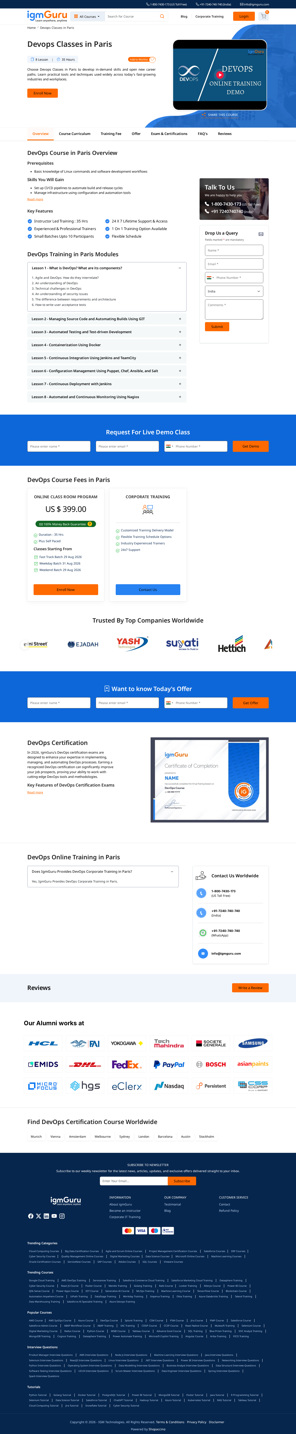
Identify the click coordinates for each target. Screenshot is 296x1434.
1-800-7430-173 (225, 204)
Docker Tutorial (86, 1395)
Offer (136, 133)
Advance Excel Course (169, 1331)
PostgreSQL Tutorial (113, 1395)
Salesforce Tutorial (96, 1400)
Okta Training (184, 1296)
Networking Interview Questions (240, 1360)
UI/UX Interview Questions (93, 1370)
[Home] (47, 16)
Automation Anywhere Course (46, 1296)
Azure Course (85, 1320)
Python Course (95, 1331)
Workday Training (133, 1296)
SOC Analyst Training (250, 1331)
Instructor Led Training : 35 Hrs (61, 221)
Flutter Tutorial (194, 1395)
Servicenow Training (104, 1280)
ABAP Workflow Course (77, 1325)
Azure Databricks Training (213, 1296)
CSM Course (156, 1320)
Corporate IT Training (125, 1217)
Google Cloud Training (42, 1280)
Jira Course (197, 1320)
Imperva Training (160, 1296)
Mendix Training (118, 1285)
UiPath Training (79, 1296)
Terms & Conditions (170, 1422)
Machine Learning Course (175, 1291)
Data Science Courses (157, 1256)
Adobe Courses (127, 1261)
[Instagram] (62, 1217)
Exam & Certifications (169, 133)
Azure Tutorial (173, 1400)
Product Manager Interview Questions (51, 1354)
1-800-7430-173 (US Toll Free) (168, 4)
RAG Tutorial (224, 1400)
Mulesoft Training (225, 1325)
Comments (213, 298)
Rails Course (166, 1285)
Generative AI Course (117, 1291)
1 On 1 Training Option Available (139, 228)
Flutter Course (93, 1285)
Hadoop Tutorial (149, 1400)
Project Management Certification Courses (173, 1251)
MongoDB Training (39, 1336)
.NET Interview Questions (159, 1360)
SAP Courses (105, 1261)
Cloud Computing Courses (44, 1251)
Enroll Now (43, 93)
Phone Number (216, 271)
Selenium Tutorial (39, 1400)
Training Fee (111, 133)
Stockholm (206, 1136)
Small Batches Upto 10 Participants (64, 236)
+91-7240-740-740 (215, 4)
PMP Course (217, 1320)
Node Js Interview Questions (131, 1354)
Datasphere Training (231, 1280)
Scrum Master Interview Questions (135, 1370)
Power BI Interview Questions (198, 1360)
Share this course (222, 115)
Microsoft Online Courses (190, 1256)
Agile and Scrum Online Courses (124, 1251)
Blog (184, 16)
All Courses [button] (88, 17)
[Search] (162, 16)
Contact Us (148, 589)
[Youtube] (54, 1217)
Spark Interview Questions (44, 1376)
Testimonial (172, 1204)
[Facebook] (30, 1217)
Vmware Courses (173, 1261)
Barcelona (165, 1136)
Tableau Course (141, 1331)
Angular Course (194, 1336)
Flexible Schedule (126, 236)
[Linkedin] (46, 1217)
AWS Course (36, 1320)
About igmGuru (120, 1204)
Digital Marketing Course (43, 1331)
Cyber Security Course (41, 1285)
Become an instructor (125, 1211)
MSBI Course (118, 1331)
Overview (41, 133)
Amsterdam (77, 1136)
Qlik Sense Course (39, 1291)
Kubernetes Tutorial (199, 1400)
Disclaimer (216, 1422)
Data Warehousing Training (44, 1301)
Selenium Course (251, 1325)
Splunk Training (134, 1320)
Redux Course (72, 1331)
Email (210, 258)
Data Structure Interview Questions (236, 1365)
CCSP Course (171, 1325)
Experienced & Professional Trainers (65, 228)
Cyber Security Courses (42, 1256)
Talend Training (243, 1296)
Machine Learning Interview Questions (176, 1354)
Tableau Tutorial (247, 1400)
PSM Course (177, 1320)
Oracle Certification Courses (45, 1261)
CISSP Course (149, 1325)
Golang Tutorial (62, 1395)
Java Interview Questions (219, 1354)
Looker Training (188, 1285)
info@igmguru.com (256, 4)
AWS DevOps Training (74, 1280)
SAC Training (127, 1325)
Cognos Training (66, 1336)
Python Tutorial (38, 1395)
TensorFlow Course (208, 1291)
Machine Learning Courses (226, 1256)
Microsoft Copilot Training (164, 1336)
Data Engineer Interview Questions (181, 1370)
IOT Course (92, 1291)
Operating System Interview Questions (90, 1365)
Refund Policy (229, 1211)
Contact (224, 1204)
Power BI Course (237, 1285)
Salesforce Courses (214, 1251)
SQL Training (195, 1331)
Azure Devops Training (122, 1301)
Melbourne (103, 1136)
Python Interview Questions (45, 1365)
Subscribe (182, 1181)
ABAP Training (106, 1325)
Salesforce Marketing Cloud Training (192, 1280)
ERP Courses (238, 1251)
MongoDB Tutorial (169, 1395)
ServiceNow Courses (79, 1261)
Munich (36, 1136)
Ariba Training (218, 1336)
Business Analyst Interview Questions (188, 1365)
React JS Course (69, 1285)
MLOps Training (145, 1291)
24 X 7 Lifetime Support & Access (140, 221)
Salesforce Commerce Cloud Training (143, 1280)
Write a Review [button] (250, 987)
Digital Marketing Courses (125, 1256)
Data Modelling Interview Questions (139, 1365)
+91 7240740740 (226, 211)
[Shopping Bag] (263, 16)
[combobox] (210, 277)
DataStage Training (105, 1296)
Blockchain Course (236, 1291)
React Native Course (196, 1325)
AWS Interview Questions (94, 1354)
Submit (217, 326)
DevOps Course (109, 1320)
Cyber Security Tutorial (126, 1405)
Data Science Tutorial (67, 1400)
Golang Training (143, 1285)
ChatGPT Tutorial (123, 1400)
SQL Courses (150, 1261)
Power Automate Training (127, 1336)
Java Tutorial (217, 1395)
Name (210, 244)
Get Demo (250, 446)
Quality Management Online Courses (82, 1256)
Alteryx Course (212, 1285)
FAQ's (203, 133)
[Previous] (25, 645)
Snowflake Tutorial (95, 1405)
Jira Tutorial (71, 1405)
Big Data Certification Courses (82, 1251)
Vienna (55, 1136)
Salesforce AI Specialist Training (84, 1301)
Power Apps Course (67, 1291)
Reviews (225, 133)
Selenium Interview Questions (46, 1360)
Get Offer (251, 703)
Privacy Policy (196, 1422)
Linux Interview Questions (123, 1360)
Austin (185, 1136)
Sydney (124, 1136)
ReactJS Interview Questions (86, 1360)
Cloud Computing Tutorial (44, 1405)
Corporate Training (209, 16)
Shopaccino (157, 1429)
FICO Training (241, 1336)
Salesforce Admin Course (43, 1325)
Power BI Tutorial (142, 1395)
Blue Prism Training (221, 1331)
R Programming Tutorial (245, 1395)
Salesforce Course (241, 1320)
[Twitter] (38, 1217)
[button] (89, 524)
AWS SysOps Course (60, 1320)
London (143, 1136)
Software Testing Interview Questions (50, 1370)
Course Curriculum (74, 133)
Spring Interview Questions (223, 1370)
